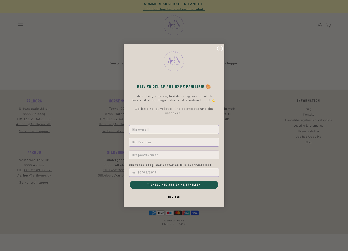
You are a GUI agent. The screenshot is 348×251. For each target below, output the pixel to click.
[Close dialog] (220, 48)
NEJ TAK (174, 196)
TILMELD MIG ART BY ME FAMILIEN (174, 185)
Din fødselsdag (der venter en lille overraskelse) (170, 165)
